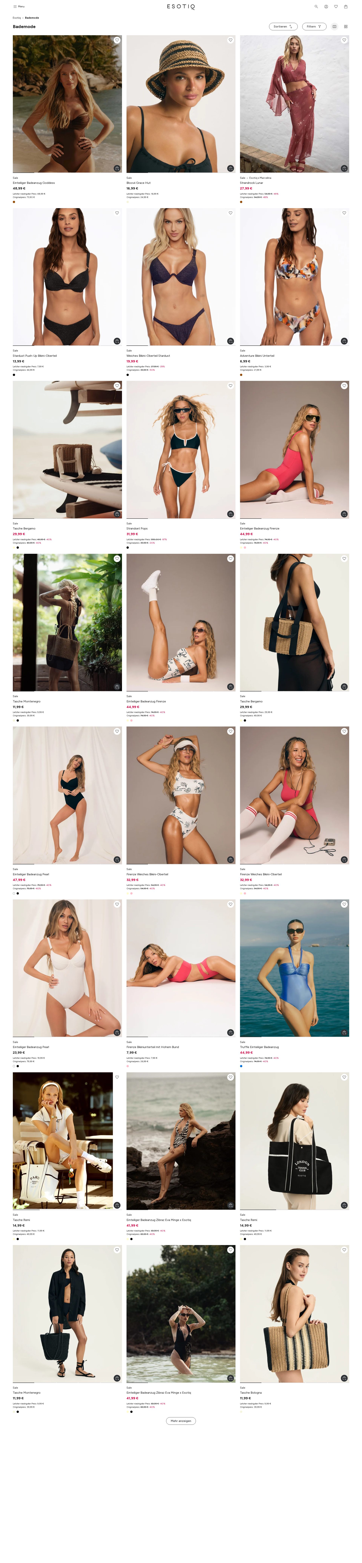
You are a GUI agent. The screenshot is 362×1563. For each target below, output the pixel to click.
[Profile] (326, 6)
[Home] (181, 7)
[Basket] (345, 6)
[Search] (316, 6)
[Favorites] (336, 6)
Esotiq (17, 17)
